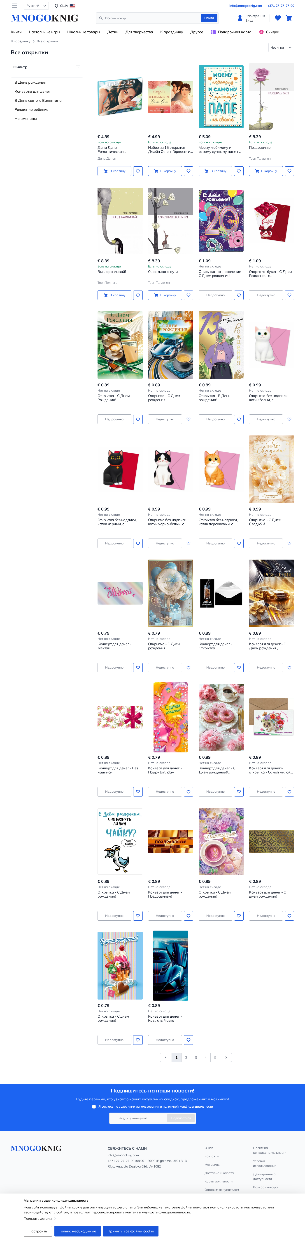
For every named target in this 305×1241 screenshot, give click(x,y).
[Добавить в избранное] (138, 171)
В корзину (118, 171)
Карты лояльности (219, 1181)
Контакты (212, 1156)
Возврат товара (265, 1187)
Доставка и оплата (219, 1173)
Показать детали (38, 1218)
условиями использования (139, 1106)
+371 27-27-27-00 (281, 6)
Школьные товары (83, 32)
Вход (249, 21)
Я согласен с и (155, 1106)
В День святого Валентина (38, 100)
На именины (26, 118)
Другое (196, 32)
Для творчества (139, 32)
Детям (112, 32)
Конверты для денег (32, 91)
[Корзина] (288, 18)
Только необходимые (77, 1231)
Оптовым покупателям (222, 1190)
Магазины (212, 1165)
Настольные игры (44, 32)
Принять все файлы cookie (130, 1231)
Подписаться (181, 1118)
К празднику (171, 32)
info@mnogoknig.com (245, 6)
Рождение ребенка (32, 109)
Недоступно (215, 295)
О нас (209, 1148)
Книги (16, 32)
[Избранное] (277, 18)
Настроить (38, 1231)
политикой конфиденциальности (188, 1106)
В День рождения (30, 82)
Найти (209, 18)
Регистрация (255, 16)
